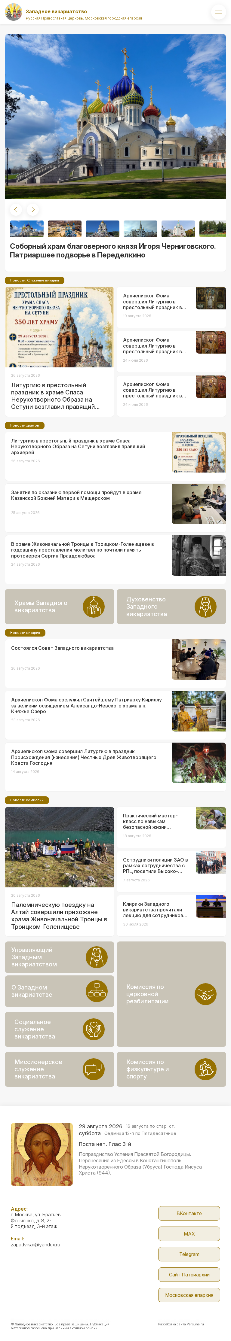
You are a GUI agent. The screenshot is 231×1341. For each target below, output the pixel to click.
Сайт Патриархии (189, 1275)
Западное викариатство (56, 11)
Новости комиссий (27, 800)
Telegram (189, 1254)
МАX (189, 1234)
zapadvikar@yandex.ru (35, 1245)
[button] (16, 210)
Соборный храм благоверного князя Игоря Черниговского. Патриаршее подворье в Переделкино (113, 250)
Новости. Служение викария (34, 280)
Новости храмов (24, 425)
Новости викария (25, 633)
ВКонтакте (189, 1213)
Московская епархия (189, 1295)
